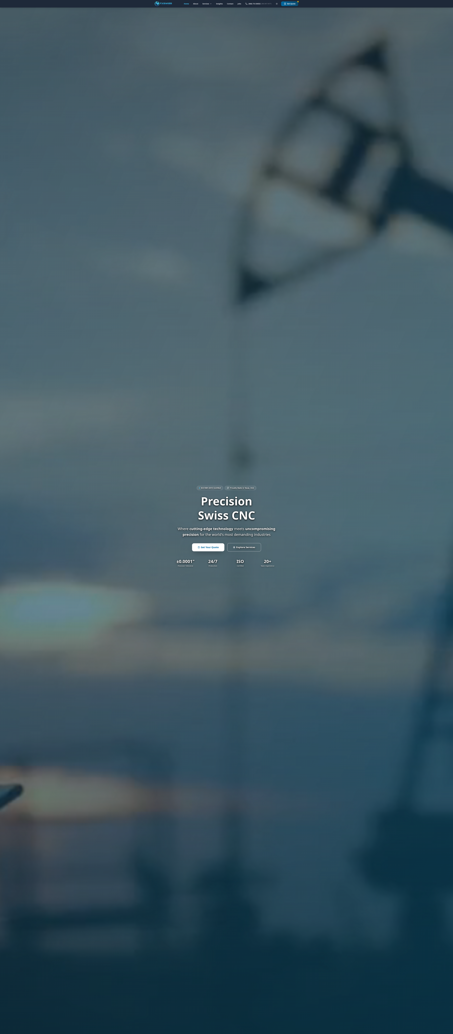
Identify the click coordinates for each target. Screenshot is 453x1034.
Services (205, 4)
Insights (219, 4)
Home (186, 4)
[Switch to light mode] (277, 4)
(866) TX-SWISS (259, 4)
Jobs (239, 4)
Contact (230, 4)
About (195, 4)
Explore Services (245, 547)
